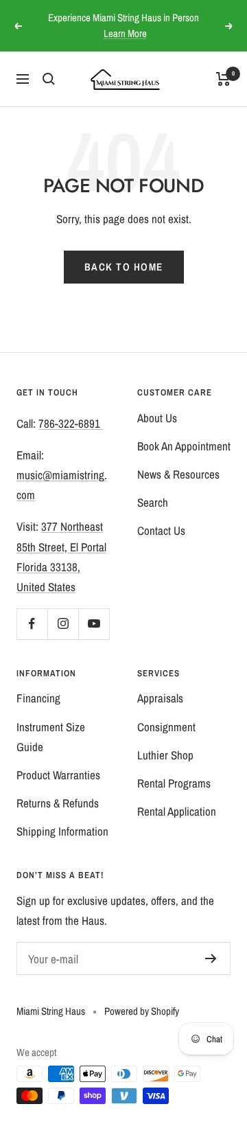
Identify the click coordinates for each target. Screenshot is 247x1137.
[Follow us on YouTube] (93, 623)
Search (152, 502)
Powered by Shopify (141, 1011)
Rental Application (176, 811)
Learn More (125, 33)
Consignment (166, 727)
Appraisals (160, 698)
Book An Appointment (184, 446)
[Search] (49, 79)
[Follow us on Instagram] (62, 623)
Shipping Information (62, 831)
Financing (38, 698)
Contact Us (161, 530)
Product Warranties (58, 775)
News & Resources (178, 474)
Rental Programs (174, 783)
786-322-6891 (70, 423)
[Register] (211, 958)
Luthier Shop (165, 755)
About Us (157, 418)
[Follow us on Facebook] (31, 623)
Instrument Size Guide (50, 737)
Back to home (123, 267)
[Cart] (223, 79)
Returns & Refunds (57, 803)
